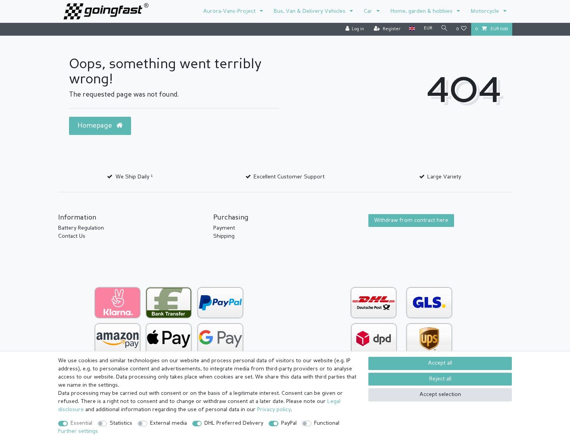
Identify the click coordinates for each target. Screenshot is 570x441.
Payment (224, 228)
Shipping (224, 236)
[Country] (412, 29)
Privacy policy (274, 409)
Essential (81, 423)
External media (168, 423)
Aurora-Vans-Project (230, 11)
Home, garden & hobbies (422, 11)
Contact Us (71, 236)
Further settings (78, 431)
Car (369, 11)
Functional (326, 423)
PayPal (289, 423)
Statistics (121, 423)
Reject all (440, 379)
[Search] (444, 29)
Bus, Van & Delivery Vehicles (310, 11)
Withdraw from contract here (411, 220)
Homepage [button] (96, 126)
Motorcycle (486, 11)
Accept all (440, 363)
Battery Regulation (81, 228)
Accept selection (440, 394)
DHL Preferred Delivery (233, 423)
